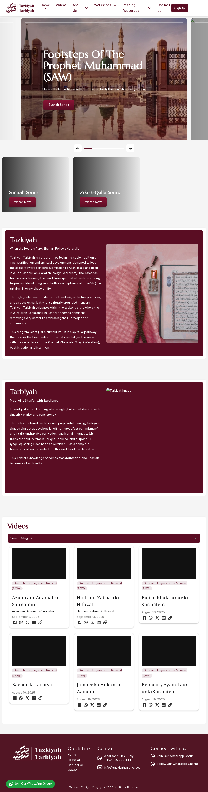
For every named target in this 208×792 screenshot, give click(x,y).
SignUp (179, 8)
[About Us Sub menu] (86, 8)
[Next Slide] (130, 148)
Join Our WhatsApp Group (33, 784)
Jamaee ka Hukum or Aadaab (99, 687)
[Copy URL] (40, 622)
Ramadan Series (60, 107)
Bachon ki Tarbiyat (33, 683)
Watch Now (22, 202)
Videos (61, 5)
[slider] (104, 148)
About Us (77, 8)
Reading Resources (131, 8)
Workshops (102, 5)
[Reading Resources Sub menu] (149, 8)
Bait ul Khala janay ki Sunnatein (165, 599)
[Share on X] (27, 622)
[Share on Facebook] (15, 622)
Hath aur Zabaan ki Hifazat (98, 599)
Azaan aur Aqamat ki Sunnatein (35, 599)
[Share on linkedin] (34, 622)
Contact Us (163, 8)
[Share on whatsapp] (21, 622)
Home (45, 5)
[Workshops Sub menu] (115, 5)
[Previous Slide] (78, 148)
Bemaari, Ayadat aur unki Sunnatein (165, 687)
